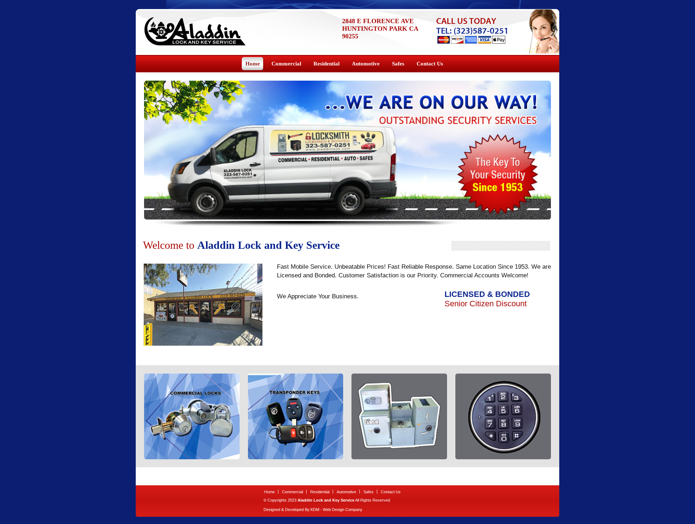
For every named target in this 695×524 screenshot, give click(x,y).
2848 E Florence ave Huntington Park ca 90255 (380, 28)
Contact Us (391, 492)
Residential (319, 492)
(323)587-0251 (481, 31)
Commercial (292, 492)
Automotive (346, 492)
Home (269, 492)
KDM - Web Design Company (336, 509)
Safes (368, 492)
